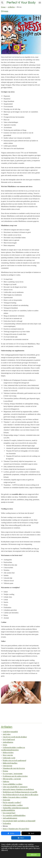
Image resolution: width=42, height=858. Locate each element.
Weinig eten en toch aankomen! (14, 760)
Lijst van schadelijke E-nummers (15, 787)
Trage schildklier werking (12, 784)
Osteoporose (7, 765)
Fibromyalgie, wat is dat (12, 779)
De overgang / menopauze (13, 773)
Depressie (6, 800)
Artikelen (11, 7)
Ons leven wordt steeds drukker (15, 737)
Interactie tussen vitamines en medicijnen (18, 789)
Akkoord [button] (33, 855)
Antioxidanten (8, 742)
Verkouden (7, 823)
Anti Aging (6, 734)
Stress (19, 7)
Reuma (5, 771)
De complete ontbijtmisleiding (14, 815)
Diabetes (6, 781)
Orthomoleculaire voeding (13, 805)
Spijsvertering (8, 752)
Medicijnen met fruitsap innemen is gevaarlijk (20, 792)
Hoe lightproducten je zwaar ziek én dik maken (20, 794)
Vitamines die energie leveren (14, 768)
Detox (5, 745)
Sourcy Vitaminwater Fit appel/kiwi (16, 828)
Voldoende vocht (9, 758)
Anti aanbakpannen (10, 818)
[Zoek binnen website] (2, 2)
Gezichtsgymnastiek (10, 731)
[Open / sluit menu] (40, 2)
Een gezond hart (9, 813)
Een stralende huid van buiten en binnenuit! (19, 821)
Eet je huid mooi (9, 739)
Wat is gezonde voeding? (12, 802)
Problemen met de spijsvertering (15, 776)
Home (3, 7)
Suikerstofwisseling (10, 763)
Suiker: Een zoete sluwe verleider (15, 797)
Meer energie (8, 755)
